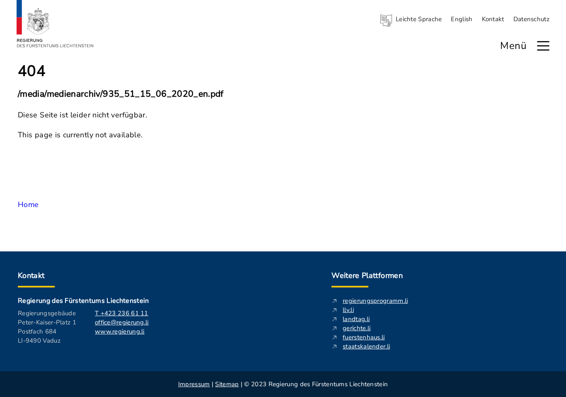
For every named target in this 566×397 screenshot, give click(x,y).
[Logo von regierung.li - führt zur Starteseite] (55, 23)
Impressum (194, 384)
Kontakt (493, 19)
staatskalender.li (366, 346)
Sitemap (227, 384)
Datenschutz (531, 19)
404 (32, 71)
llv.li (348, 310)
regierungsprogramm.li (375, 301)
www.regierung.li (120, 331)
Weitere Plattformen (367, 275)
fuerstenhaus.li (364, 337)
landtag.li (356, 319)
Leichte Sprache (419, 19)
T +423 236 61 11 (121, 313)
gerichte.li (356, 328)
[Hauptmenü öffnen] (543, 45)
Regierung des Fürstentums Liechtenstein (83, 300)
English (461, 19)
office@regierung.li (122, 322)
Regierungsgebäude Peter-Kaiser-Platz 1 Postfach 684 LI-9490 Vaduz (47, 327)
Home (28, 204)
